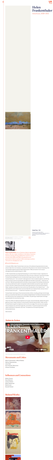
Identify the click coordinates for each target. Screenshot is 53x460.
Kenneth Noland (9, 386)
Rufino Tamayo (9, 378)
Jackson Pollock (9, 381)
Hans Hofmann (9, 380)
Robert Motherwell (9, 383)
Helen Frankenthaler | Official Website (14, 360)
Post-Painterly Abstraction (11, 365)
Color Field (8, 364)
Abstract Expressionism (11, 362)
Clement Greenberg (10, 367)
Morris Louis (8, 385)
